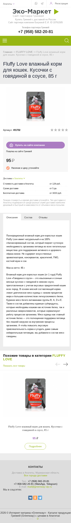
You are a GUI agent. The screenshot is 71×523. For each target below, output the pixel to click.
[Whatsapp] (36, 3)
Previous (57, 364)
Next (65, 364)
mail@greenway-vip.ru (39, 486)
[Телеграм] (42, 3)
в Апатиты (18, 178)
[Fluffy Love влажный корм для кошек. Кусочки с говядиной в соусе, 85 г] (35, 397)
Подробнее (35, 446)
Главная (7, 52)
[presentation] (12, 217)
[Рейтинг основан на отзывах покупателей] (59, 130)
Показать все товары (14, 365)
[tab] (12, 217)
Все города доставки (35, 475)
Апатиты (7, 4)
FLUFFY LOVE (24, 52)
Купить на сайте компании (30, 145)
